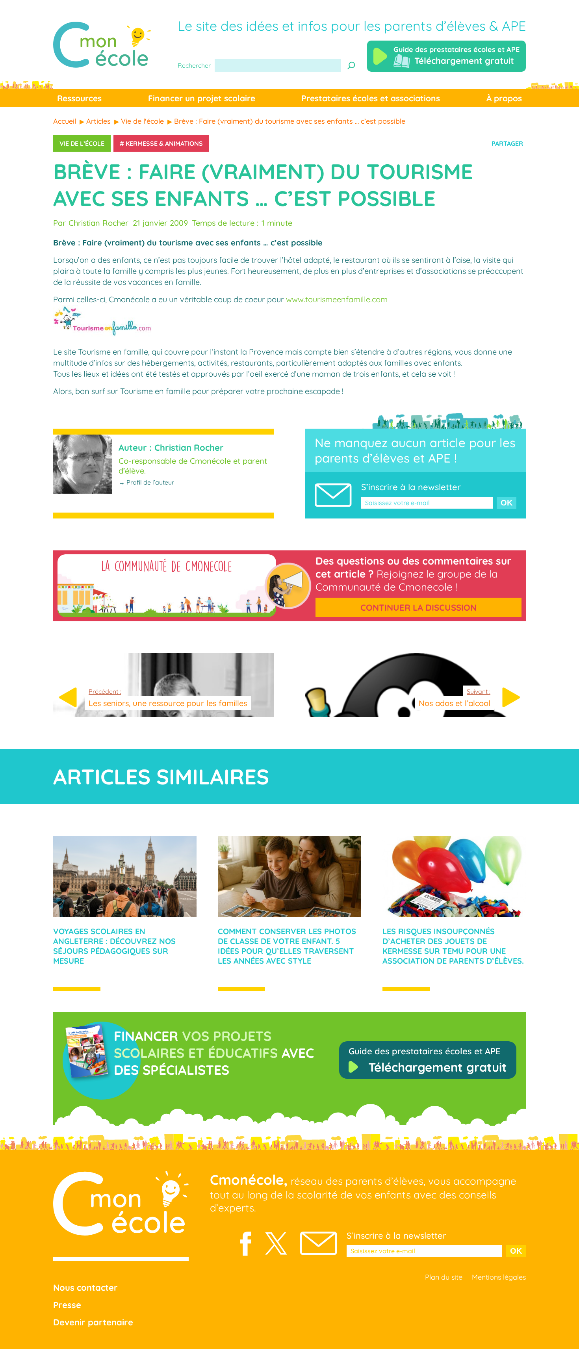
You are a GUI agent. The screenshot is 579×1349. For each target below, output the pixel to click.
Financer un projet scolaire (201, 98)
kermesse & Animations (164, 143)
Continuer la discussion (418, 607)
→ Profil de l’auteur (146, 482)
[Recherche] (351, 65)
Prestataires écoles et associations (370, 98)
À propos (504, 98)
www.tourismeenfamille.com (337, 299)
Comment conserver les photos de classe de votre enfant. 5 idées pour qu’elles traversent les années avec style (287, 946)
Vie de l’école (81, 143)
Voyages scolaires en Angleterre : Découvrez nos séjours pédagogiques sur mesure (114, 946)
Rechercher (194, 65)
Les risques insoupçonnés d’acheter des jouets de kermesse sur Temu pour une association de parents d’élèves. (453, 946)
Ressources (79, 98)
